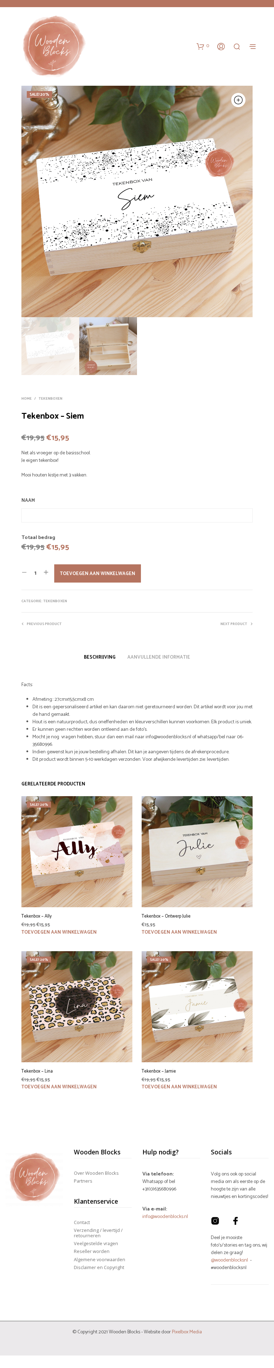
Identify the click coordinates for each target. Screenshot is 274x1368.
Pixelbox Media (187, 1332)
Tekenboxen (50, 398)
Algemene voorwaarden (99, 1259)
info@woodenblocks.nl (165, 1217)
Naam (28, 500)
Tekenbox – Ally (36, 916)
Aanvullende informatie (158, 657)
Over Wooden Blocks (96, 1173)
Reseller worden (92, 1251)
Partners (83, 1181)
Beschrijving (100, 657)
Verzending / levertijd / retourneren (98, 1232)
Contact (82, 1222)
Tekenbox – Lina (37, 1071)
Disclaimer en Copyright (99, 1267)
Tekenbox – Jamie (159, 1071)
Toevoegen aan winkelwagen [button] (59, 932)
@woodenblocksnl (229, 1260)
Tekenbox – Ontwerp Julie (166, 916)
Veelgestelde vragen (96, 1243)
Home (26, 398)
